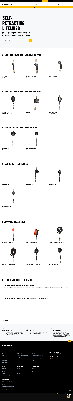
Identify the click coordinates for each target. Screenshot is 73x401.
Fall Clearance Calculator (7, 382)
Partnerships (4, 360)
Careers (3, 358)
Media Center (60, 0)
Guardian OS (4, 389)
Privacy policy (69, 398)
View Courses (5, 370)
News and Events (52, 0)
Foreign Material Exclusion (22, 357)
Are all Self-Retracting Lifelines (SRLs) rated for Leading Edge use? (19, 285)
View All (18, 370)
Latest (18, 368)
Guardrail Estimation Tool (37, 357)
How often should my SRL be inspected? (13, 294)
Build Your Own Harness (7, 381)
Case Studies (4, 362)
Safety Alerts (45, 0)
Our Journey (4, 355)
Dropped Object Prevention (22, 355)
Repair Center (35, 371)
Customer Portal (5, 388)
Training (46, 4)
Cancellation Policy (6, 375)
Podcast (18, 373)
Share (6, 320)
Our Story (23, 4)
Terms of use (59, 398)
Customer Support (68, 0)
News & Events (20, 371)
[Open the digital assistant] (69, 396)
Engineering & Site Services (37, 355)
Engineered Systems (39, 4)
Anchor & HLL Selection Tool (37, 358)
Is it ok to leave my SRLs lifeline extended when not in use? (17, 303)
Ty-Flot (59, 4)
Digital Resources (53, 4)
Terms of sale (64, 398)
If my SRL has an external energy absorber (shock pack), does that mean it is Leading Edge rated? (26, 298)
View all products (5, 14)
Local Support (35, 370)
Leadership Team (5, 357)
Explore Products (30, 4)
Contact (33, 360)
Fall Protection (20, 353)
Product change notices (52, 398)
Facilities (4, 371)
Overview (34, 353)
